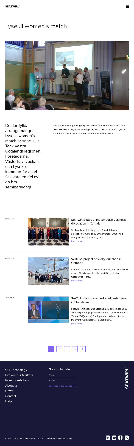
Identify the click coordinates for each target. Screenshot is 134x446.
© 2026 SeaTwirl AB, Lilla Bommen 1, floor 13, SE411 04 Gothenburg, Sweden (38, 439)
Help (8, 401)
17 (75, 349)
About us (11, 386)
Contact (10, 396)
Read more (76, 241)
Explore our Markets (19, 375)
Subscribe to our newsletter (61, 386)
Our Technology (16, 370)
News (9, 391)
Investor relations (17, 380)
